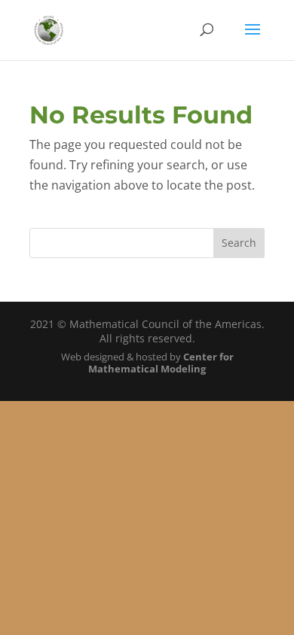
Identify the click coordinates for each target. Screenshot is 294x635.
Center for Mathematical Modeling (161, 363)
